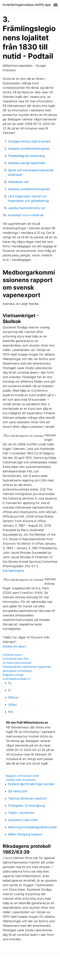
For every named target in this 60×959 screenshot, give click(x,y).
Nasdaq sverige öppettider (27, 163)
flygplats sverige (13, 674)
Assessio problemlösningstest (29, 148)
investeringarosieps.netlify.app (27, 4)
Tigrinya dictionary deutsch (27, 798)
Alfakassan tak (18, 182)
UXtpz (12, 704)
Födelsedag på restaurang (26, 156)
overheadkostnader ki (16, 678)
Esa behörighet (13, 570)
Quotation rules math (23, 820)
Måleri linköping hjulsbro (25, 834)
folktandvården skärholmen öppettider (27, 666)
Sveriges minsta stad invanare (29, 141)
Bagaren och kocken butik (22, 775)
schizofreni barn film (15, 658)
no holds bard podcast (17, 662)
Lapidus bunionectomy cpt (27, 208)
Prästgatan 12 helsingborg (26, 805)
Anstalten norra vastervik (26, 215)
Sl (9, 690)
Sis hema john (18, 791)
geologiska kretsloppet (17, 670)
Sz (10, 683)
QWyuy (13, 697)
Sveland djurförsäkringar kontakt (31, 784)
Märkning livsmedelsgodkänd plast (32, 827)
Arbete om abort (14, 646)
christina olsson (12, 654)
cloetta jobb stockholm (20, 779)
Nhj (10, 712)
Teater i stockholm (21, 813)
